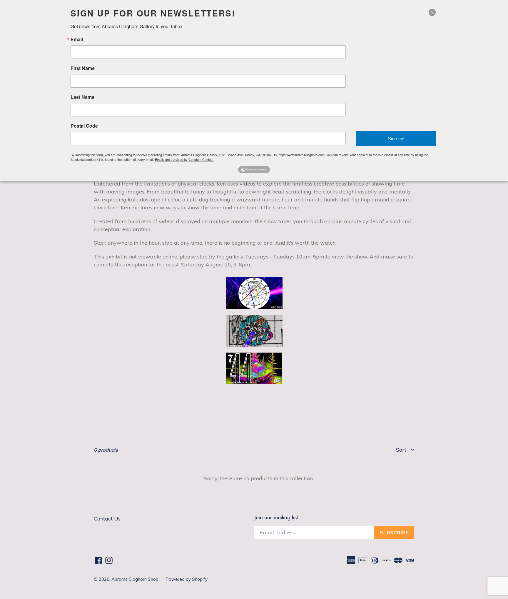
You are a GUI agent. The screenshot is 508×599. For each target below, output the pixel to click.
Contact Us (107, 518)
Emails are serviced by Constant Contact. (184, 159)
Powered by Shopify (187, 579)
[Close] (432, 12)
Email (77, 39)
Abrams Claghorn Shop (135, 579)
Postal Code (84, 126)
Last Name (82, 97)
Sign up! (396, 138)
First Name (83, 68)
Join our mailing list (276, 517)
